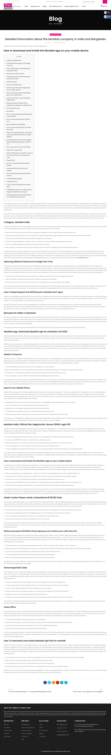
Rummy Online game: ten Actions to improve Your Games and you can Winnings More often (20, 155)
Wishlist (41, 733)
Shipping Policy (26, 724)
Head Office (10, 111)
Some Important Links (13, 108)
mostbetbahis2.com (82, 257)
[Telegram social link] (66, 682)
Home (50, 23)
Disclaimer (6, 733)
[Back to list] (55, 690)
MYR (107, 16)
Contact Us (25, 736)
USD (107, 12)
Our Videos (7, 727)
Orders (41, 727)
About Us (6, 724)
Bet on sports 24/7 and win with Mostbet (18, 147)
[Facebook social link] (5, 1)
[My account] (94, 6)
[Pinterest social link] (57, 682)
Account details (43, 730)
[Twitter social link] (49, 682)
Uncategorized (58, 23)
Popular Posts (11, 160)
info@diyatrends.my (62, 724)
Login (40, 724)
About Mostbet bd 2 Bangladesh (16, 124)
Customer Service (12, 181)
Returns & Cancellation (28, 727)
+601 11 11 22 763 (62, 731)
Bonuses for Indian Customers (15, 73)
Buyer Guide (7, 736)
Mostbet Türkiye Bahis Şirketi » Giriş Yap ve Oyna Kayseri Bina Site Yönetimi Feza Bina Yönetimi (19, 134)
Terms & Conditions (27, 733)
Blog (23, 739)
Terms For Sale (8, 730)
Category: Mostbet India (14, 60)
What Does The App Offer (14, 150)
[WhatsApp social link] (18, 1)
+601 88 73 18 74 (61, 728)
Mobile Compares (12, 81)
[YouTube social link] (15, 1)
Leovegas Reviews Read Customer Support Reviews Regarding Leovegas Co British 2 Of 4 (19, 142)
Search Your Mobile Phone (14, 84)
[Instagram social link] (11, 1)
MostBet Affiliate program (14, 178)
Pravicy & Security (26, 730)
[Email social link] (8, 1)
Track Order (42, 736)
